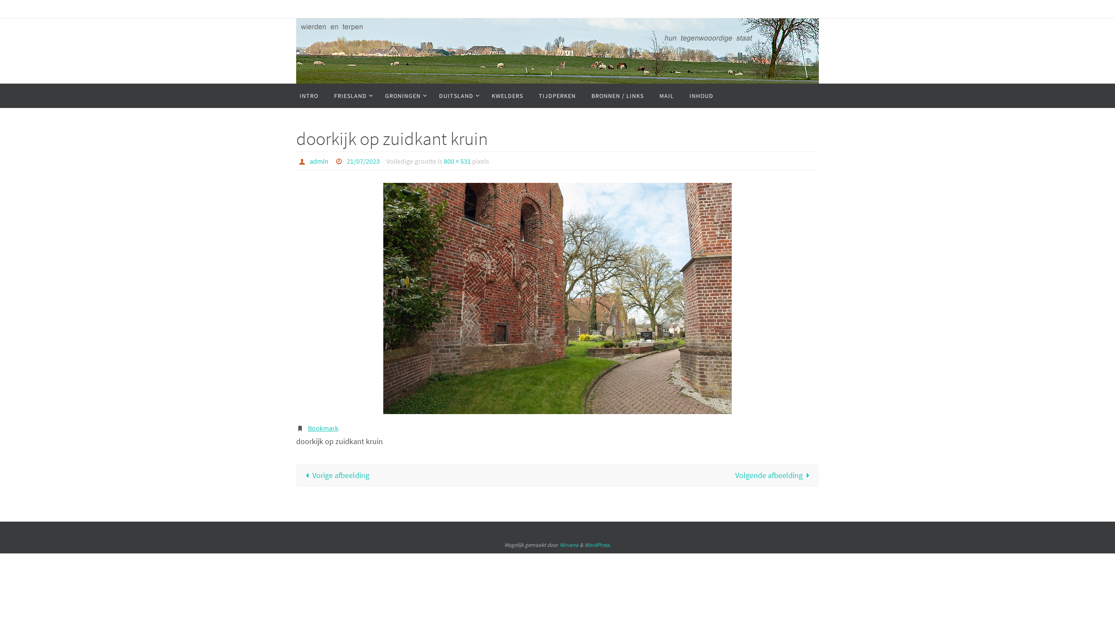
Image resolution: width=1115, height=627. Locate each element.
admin (319, 161)
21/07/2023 (363, 161)
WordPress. (598, 545)
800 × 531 (457, 161)
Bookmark (323, 428)
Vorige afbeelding (340, 475)
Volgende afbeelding (769, 475)
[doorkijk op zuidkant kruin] (557, 298)
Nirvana (569, 545)
